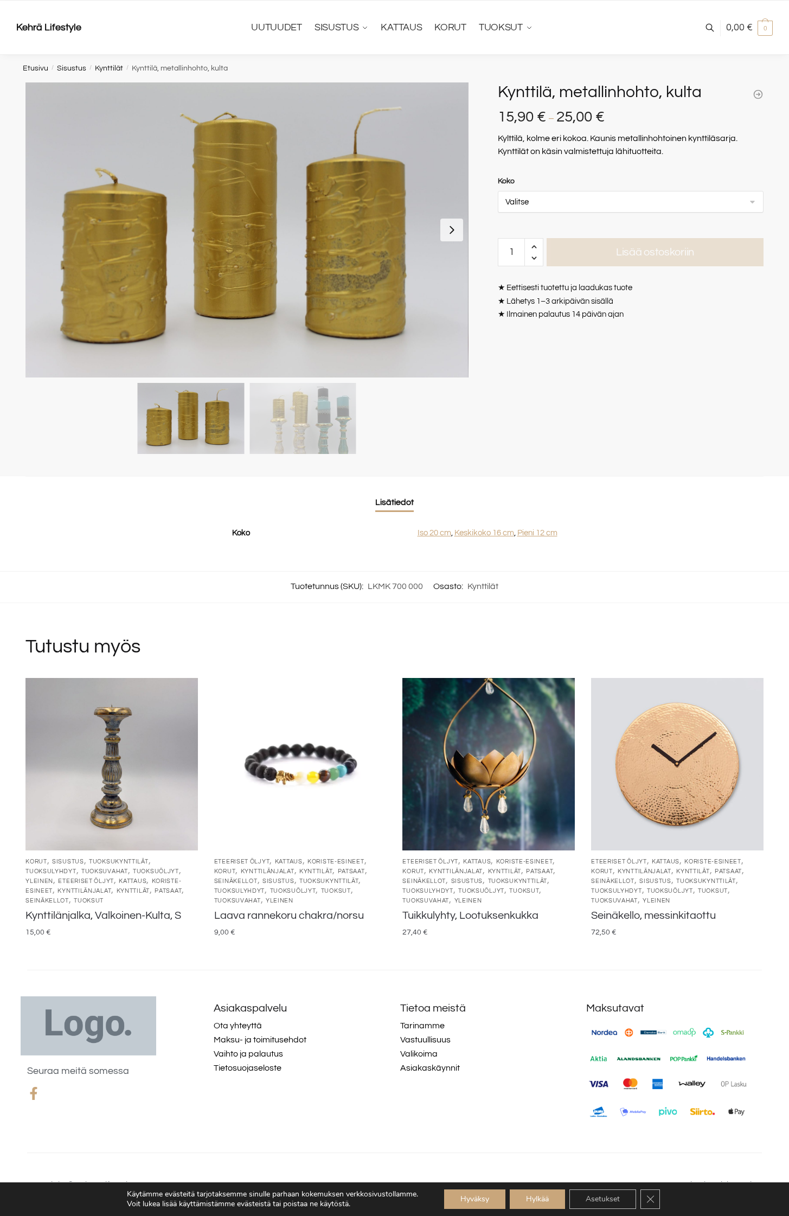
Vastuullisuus (425, 1039)
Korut (36, 862)
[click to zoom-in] (246, 229)
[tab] (394, 494)
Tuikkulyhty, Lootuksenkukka (470, 915)
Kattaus (132, 881)
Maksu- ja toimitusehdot (260, 1039)
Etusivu (35, 68)
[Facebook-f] (33, 1093)
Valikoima (419, 1053)
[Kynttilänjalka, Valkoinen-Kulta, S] (111, 764)
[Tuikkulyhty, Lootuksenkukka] (488, 764)
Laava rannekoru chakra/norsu (289, 915)
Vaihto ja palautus (248, 1053)
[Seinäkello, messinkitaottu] (677, 764)
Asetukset (603, 1199)
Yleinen (39, 881)
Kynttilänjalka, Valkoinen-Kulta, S (103, 915)
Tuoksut (89, 901)
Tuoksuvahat (104, 871)
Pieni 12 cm (537, 533)
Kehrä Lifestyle (48, 27)
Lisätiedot (394, 502)
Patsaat (168, 891)
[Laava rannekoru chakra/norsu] (300, 764)
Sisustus (71, 68)
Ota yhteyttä (238, 1025)
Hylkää (537, 1199)
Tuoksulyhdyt (50, 871)
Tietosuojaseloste (247, 1068)
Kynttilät (109, 68)
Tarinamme (422, 1025)
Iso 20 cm (434, 533)
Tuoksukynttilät (119, 862)
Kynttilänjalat (84, 891)
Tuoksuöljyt (156, 871)
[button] (451, 230)
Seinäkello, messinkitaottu (653, 915)
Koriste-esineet (335, 862)
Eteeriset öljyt (86, 881)
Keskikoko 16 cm (484, 533)
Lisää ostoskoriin (655, 252)
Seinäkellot (47, 901)
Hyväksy (474, 1199)
